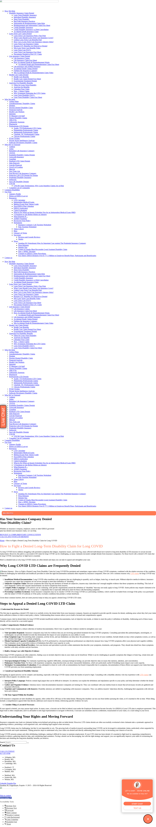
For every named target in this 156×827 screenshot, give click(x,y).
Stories (20, 239)
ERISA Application (21, 208)
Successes (17, 235)
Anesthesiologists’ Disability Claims (22, 103)
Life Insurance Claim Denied (19, 56)
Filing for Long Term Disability (25, 85)
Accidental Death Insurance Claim (26, 32)
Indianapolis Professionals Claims (26, 132)
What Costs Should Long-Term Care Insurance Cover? (33, 38)
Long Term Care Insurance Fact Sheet (27, 52)
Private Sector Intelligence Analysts (22, 140)
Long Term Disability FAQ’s (24, 95)
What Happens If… (21, 217)
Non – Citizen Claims (21, 91)
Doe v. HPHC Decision (26, 251)
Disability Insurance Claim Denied (21, 13)
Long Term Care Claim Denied (20, 34)
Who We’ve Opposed (12, 145)
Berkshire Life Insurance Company (21, 151)
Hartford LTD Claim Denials (19, 161)
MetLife (12, 169)
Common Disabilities (12, 190)
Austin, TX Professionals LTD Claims (27, 128)
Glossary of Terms (20, 233)
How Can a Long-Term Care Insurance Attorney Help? (34, 42)
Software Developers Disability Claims (23, 143)
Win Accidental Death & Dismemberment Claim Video (33, 73)
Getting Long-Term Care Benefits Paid (28, 40)
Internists (12, 114)
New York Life (14, 171)
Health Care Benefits (21, 77)
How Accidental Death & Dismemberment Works (32, 62)
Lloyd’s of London (16, 167)
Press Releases (23, 245)
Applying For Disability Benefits (21, 83)
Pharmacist (13, 124)
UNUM (12, 184)
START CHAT (137, 804)
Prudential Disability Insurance (20, 177)
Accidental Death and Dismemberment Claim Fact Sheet (38, 64)
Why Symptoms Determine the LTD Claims (29, 93)
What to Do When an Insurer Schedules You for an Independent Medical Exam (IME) (45, 212)
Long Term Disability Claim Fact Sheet (28, 97)
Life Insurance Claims (22, 58)
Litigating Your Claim (21, 89)
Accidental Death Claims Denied (25, 69)
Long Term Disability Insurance (25, 15)
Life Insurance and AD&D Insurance (27, 66)
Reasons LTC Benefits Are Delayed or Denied (30, 46)
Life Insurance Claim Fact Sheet (25, 60)
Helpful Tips (22, 247)
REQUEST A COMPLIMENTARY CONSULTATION (20, 535)
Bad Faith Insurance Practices (24, 21)
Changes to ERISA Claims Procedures (32, 254)
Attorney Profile (15, 194)
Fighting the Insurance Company (25, 71)
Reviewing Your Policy (22, 221)
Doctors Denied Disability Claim (21, 108)
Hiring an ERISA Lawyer (18, 196)
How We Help (10, 11)
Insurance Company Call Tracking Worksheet (34, 225)
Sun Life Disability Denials (19, 182)
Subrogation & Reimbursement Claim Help (29, 23)
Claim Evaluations (20, 210)
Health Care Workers (16, 112)
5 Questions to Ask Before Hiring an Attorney (30, 214)
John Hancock (14, 163)
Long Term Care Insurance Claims (26, 44)
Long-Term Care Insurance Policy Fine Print (30, 36)
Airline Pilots (14, 101)
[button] (6, 798)
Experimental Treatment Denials (25, 81)
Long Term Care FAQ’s (22, 50)
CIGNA (12, 153)
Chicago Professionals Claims (24, 136)
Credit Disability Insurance (23, 27)
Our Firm (8, 192)
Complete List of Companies (19, 188)
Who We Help (10, 99)
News (16, 241)
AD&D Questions (20, 219)
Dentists (12, 106)
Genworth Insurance (16, 157)
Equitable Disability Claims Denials (22, 155)
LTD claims (134, 573)
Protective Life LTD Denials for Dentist (23, 175)
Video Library (19, 229)
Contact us (8, 258)
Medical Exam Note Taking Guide (26, 204)
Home (2, 541)
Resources (13, 198)
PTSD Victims (14, 138)
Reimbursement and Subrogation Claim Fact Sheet (32, 25)
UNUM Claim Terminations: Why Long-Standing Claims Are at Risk (39, 186)
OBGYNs (13, 120)
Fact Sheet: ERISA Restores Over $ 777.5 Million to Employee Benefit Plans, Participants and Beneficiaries (57, 256)
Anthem (12, 147)
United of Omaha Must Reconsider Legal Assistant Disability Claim (42, 249)
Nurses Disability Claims (18, 118)
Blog (15, 231)
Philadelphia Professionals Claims (26, 130)
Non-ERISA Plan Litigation (24, 206)
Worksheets (18, 223)
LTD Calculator (19, 200)
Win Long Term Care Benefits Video (27, 48)
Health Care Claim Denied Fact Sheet (27, 79)
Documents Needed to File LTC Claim (28, 54)
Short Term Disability (21, 19)
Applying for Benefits (21, 87)
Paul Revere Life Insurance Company (22, 173)
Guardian (12, 159)
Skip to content (5, 796)
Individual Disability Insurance (25, 17)
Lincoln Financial (15, 165)
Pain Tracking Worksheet (27, 227)
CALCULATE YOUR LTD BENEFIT (14, 537)
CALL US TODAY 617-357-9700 (7, 752)
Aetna (11, 149)
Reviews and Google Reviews (29, 237)
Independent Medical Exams (24, 202)
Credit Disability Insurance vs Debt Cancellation (31, 29)
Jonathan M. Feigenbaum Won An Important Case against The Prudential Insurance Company (52, 243)
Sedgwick (12, 180)
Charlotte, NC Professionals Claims (26, 134)
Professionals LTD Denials (19, 126)
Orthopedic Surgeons (16, 122)
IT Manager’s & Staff (17, 116)
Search (2, 742)
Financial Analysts (15, 110)
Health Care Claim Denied (18, 75)
